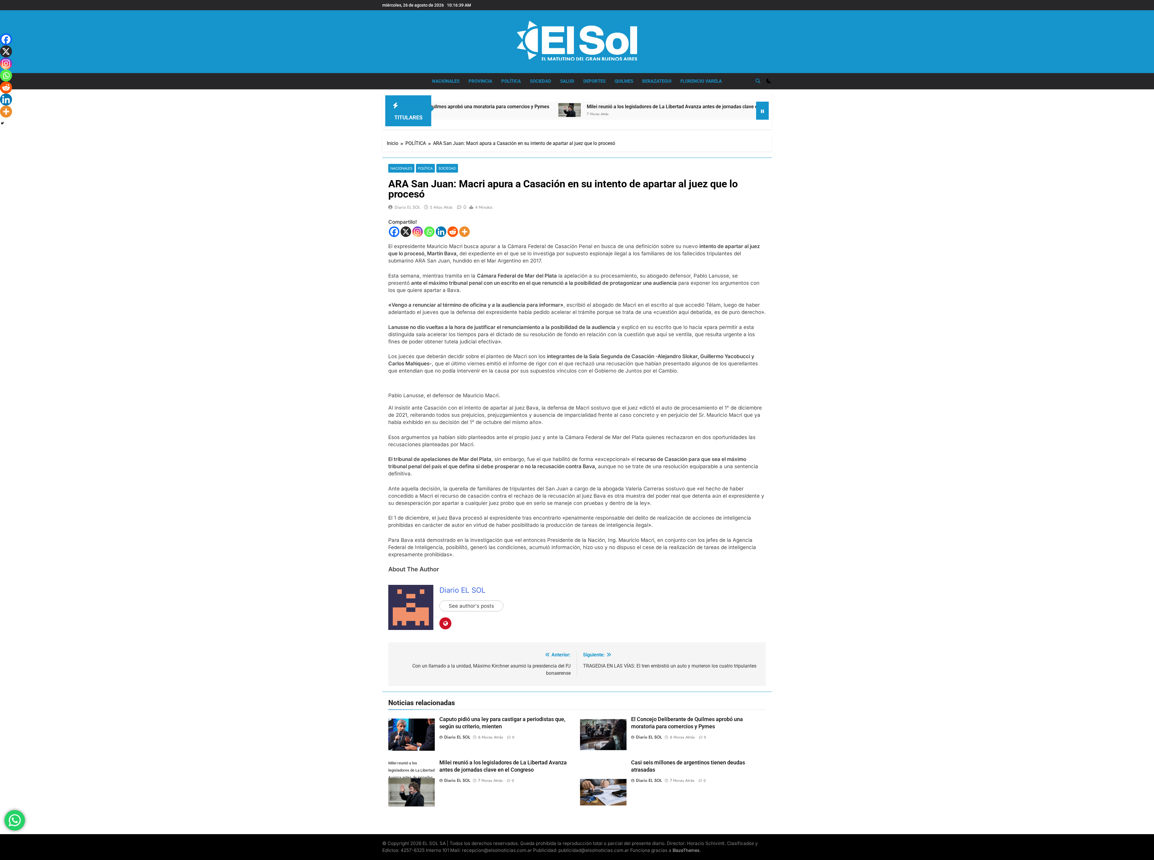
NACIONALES (445, 81)
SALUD (567, 81)
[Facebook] (394, 231)
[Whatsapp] (429, 231)
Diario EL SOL (407, 207)
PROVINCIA (480, 81)
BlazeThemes (686, 850)
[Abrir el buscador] (758, 80)
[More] (464, 231)
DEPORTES (594, 81)
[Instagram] (417, 231)
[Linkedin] (441, 231)
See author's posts (471, 606)
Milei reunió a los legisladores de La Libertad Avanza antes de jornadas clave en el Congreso (632, 106)
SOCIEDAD (540, 81)
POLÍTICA (511, 81)
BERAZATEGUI (656, 81)
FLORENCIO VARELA (701, 81)
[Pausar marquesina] (762, 111)
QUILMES (624, 81)
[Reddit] (452, 231)
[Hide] (2, 123)
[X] (406, 231)
